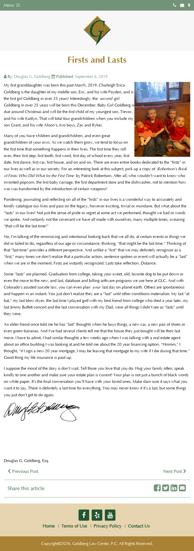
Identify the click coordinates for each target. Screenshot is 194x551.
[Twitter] (165, 488)
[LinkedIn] (174, 488)
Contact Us (139, 526)
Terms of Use (74, 526)
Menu (9, 5)
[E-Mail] (182, 488)
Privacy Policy (108, 526)
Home (49, 526)
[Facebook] (157, 488)
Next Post (173, 471)
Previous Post (24, 471)
